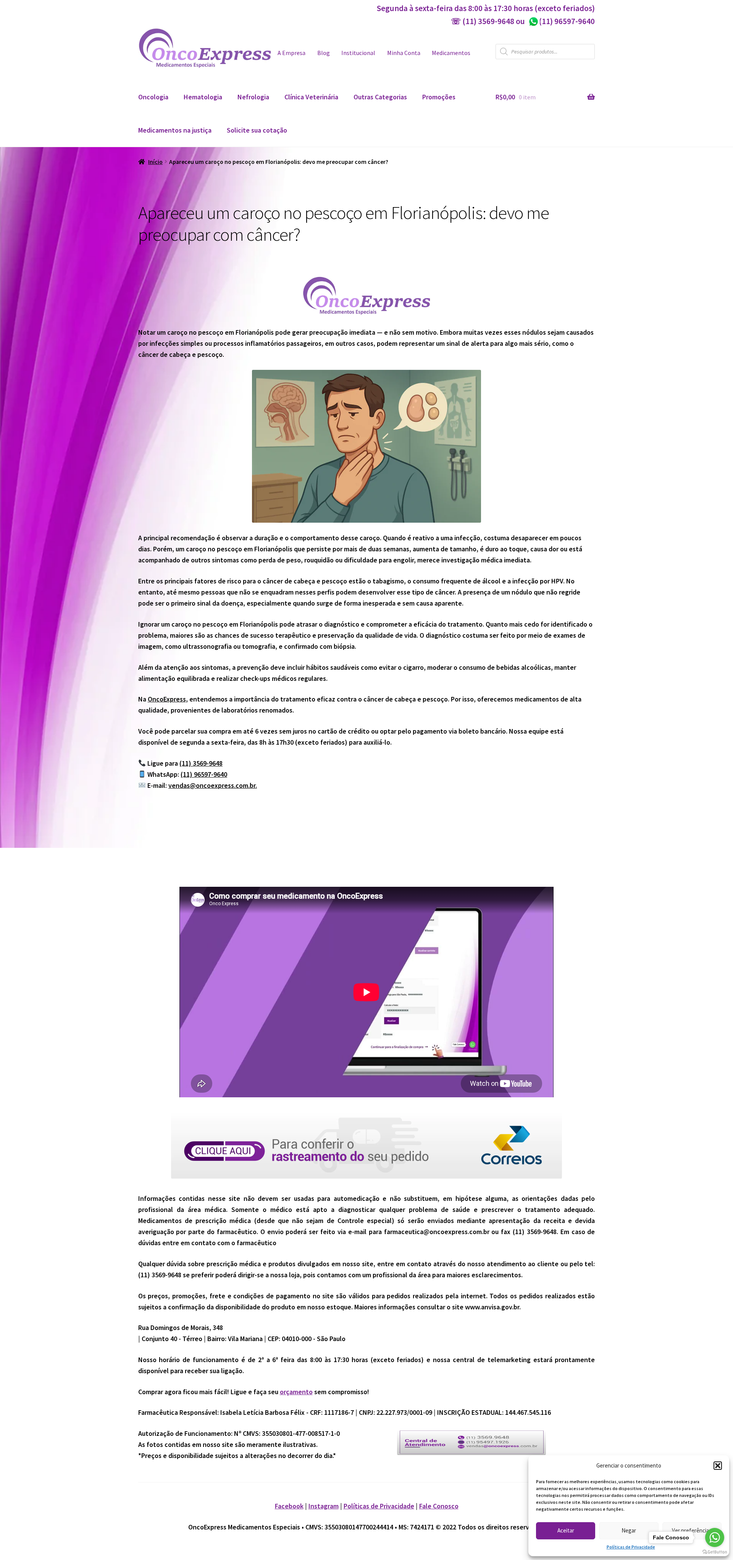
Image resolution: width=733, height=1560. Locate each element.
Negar (629, 1530)
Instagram (323, 1506)
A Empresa (291, 53)
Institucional (358, 53)
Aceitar (565, 1530)
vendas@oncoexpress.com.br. (212, 785)
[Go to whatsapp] (714, 1537)
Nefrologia (253, 96)
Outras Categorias (380, 96)
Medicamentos (451, 53)
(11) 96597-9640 (561, 21)
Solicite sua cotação (257, 130)
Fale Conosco (439, 1506)
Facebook (289, 1506)
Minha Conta (403, 53)
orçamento (296, 1391)
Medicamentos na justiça (175, 130)
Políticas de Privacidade (631, 1547)
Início (155, 161)
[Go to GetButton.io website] (714, 1552)
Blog (323, 53)
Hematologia (203, 96)
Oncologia (153, 96)
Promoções (438, 96)
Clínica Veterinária (311, 96)
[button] (718, 1465)
